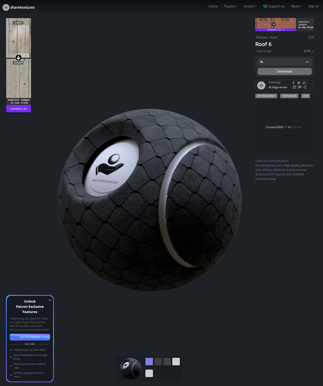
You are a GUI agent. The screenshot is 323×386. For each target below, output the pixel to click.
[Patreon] (300, 87)
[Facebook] (294, 83)
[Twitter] (299, 83)
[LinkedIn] (295, 87)
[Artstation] (304, 83)
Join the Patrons (30, 337)
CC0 (311, 37)
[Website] (305, 87)
